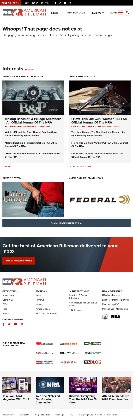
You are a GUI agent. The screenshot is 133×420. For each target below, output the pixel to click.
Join (27, 2)
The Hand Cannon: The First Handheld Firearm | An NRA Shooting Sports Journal (98, 133)
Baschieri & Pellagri (15, 126)
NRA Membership (111, 295)
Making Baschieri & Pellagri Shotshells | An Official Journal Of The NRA (33, 120)
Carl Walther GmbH (81, 126)
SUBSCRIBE (19, 260)
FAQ (4, 304)
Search (5, 313)
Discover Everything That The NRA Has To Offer (83, 399)
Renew (35, 2)
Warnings (59, 414)
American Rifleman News (86, 178)
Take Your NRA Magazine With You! (15, 397)
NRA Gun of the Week (47, 313)
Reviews (96, 13)
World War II (113, 126)
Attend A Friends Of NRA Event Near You (115, 397)
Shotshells (33, 126)
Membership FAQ (111, 304)
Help (4, 309)
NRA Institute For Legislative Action (83, 304)
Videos (39, 304)
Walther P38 (99, 126)
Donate (44, 2)
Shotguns (45, 126)
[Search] (127, 12)
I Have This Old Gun (82, 76)
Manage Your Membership (115, 309)
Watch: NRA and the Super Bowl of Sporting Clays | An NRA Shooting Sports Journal (31, 133)
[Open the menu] (121, 12)
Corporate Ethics (42, 414)
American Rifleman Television (22, 76)
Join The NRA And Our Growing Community (48, 399)
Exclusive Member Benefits (115, 300)
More (28, 69)
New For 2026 (76, 12)
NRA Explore (75, 310)
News (55, 13)
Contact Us (7, 300)
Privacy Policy (8, 414)
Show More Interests (84, 223)
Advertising (8, 295)
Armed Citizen (11, 178)
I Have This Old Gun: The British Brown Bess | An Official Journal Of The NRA (97, 155)
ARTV (4, 166)
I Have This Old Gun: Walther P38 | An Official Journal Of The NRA (99, 120)
